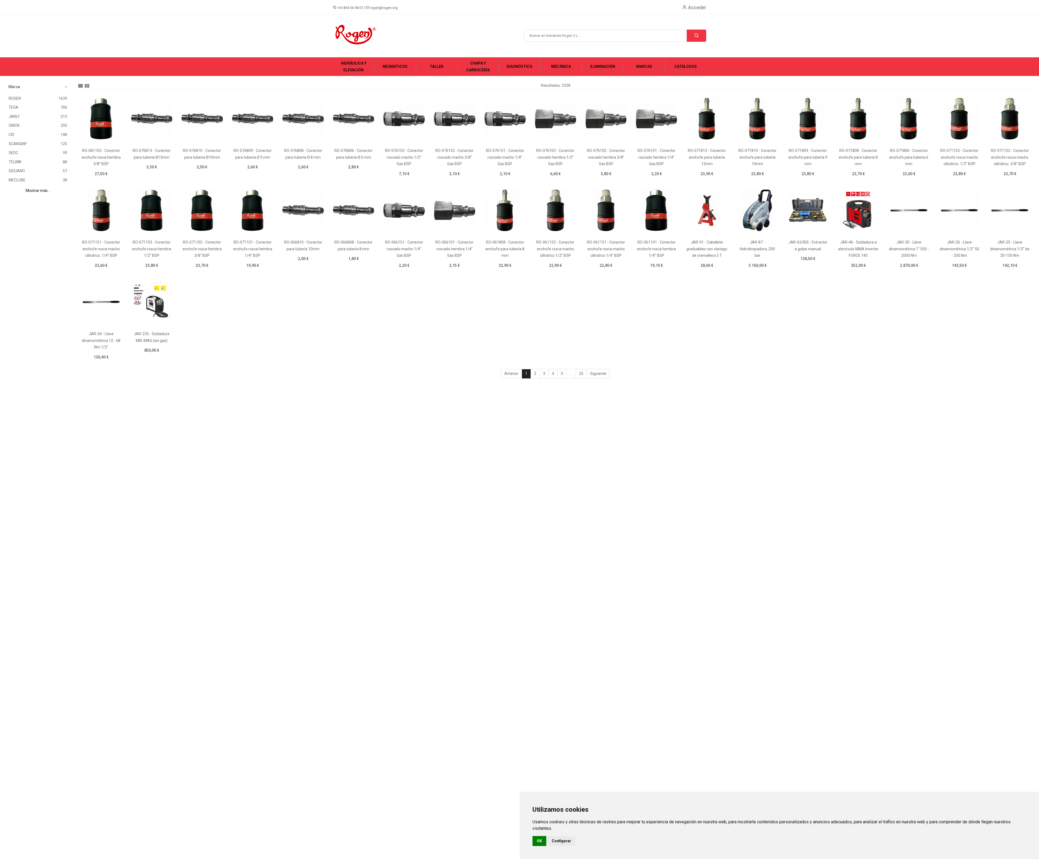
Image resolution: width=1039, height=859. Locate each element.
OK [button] (539, 841)
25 (581, 373)
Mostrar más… (38, 190)
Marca (14, 87)
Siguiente (598, 373)
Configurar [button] (561, 841)
